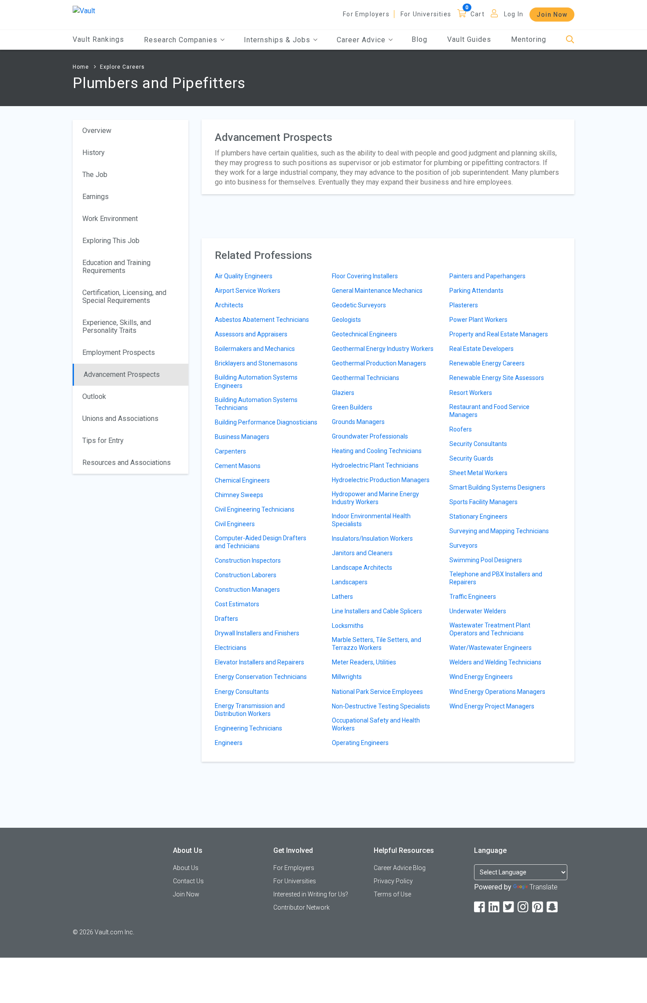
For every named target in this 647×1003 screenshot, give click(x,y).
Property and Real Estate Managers (498, 334)
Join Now (552, 14)
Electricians (230, 647)
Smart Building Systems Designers (497, 487)
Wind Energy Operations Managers (497, 691)
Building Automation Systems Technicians (256, 403)
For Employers (366, 14)
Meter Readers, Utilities (364, 662)
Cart (478, 14)
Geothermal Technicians (365, 377)
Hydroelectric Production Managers (381, 479)
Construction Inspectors (248, 560)
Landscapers (350, 582)
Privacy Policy (393, 881)
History (93, 152)
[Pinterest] (538, 907)
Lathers (342, 596)
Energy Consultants (242, 691)
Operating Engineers (360, 742)
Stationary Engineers (478, 516)
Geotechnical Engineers (364, 334)
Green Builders (352, 407)
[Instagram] (524, 907)
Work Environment (110, 218)
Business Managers (242, 436)
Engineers (229, 742)
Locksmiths (348, 625)
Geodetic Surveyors (359, 305)
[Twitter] (509, 907)
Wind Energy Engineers (481, 676)
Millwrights (347, 676)
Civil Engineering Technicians (254, 509)
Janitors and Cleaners (362, 553)
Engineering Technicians (248, 728)
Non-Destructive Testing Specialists (381, 706)
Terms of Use (392, 894)
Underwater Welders (477, 611)
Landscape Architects (362, 567)
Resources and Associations (126, 462)
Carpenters (230, 451)
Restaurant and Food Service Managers (489, 410)
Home (81, 67)
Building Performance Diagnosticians (266, 422)
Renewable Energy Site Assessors (496, 377)
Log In (513, 14)
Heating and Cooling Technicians (377, 450)
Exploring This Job (111, 240)
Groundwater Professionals (370, 436)
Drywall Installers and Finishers (257, 633)
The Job (94, 174)
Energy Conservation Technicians (261, 676)
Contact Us (188, 881)
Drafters (226, 618)
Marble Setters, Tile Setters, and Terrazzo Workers (376, 643)
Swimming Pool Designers (485, 560)
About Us (186, 867)
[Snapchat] (553, 907)
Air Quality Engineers (243, 276)
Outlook (94, 396)
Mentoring (528, 39)
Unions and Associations (120, 418)
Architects (229, 305)
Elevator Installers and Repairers (259, 662)
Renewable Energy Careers (487, 363)
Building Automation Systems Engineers (256, 381)
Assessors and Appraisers (251, 334)
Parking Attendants (476, 290)
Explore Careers (122, 67)
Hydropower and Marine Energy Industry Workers (375, 497)
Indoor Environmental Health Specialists (371, 520)
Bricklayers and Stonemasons (256, 363)
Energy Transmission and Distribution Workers (250, 709)
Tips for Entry (103, 440)
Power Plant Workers (478, 319)
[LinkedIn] (495, 907)
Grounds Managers (358, 421)
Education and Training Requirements (116, 266)
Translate (543, 887)
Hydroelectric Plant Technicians (375, 465)
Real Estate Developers (481, 348)
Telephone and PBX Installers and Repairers (495, 578)
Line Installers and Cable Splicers (377, 611)
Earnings (95, 196)
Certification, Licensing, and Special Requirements (124, 296)
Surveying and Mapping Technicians (499, 531)
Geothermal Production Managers (379, 363)
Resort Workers (470, 392)
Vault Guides (469, 39)
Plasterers (463, 305)
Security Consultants (478, 443)
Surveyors (463, 545)
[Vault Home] (84, 10)
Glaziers (343, 392)
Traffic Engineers (472, 596)
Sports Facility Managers (483, 501)
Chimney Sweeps (239, 494)
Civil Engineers (235, 523)
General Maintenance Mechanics (377, 290)
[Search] (570, 40)
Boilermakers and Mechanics (255, 348)
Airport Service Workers (247, 290)
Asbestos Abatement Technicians (262, 319)
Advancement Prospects (122, 374)
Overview (96, 130)
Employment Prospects (118, 352)
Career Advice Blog (400, 867)
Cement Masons (238, 465)
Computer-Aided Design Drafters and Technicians (260, 542)
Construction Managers (247, 589)
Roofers (460, 429)
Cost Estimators (237, 604)
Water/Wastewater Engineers (490, 647)
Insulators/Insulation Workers (372, 538)
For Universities (426, 14)
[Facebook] (480, 907)
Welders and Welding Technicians (495, 662)
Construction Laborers (245, 575)
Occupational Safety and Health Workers (376, 724)
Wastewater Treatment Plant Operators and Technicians (489, 629)
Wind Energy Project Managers (491, 706)
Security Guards (471, 458)
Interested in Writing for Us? (310, 894)
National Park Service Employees (377, 691)
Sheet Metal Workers (478, 472)
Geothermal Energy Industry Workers (383, 348)
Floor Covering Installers (365, 276)
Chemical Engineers (242, 480)
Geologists (346, 319)
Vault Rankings (98, 39)
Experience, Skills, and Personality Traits (116, 326)
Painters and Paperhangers (487, 276)
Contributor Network (301, 907)
